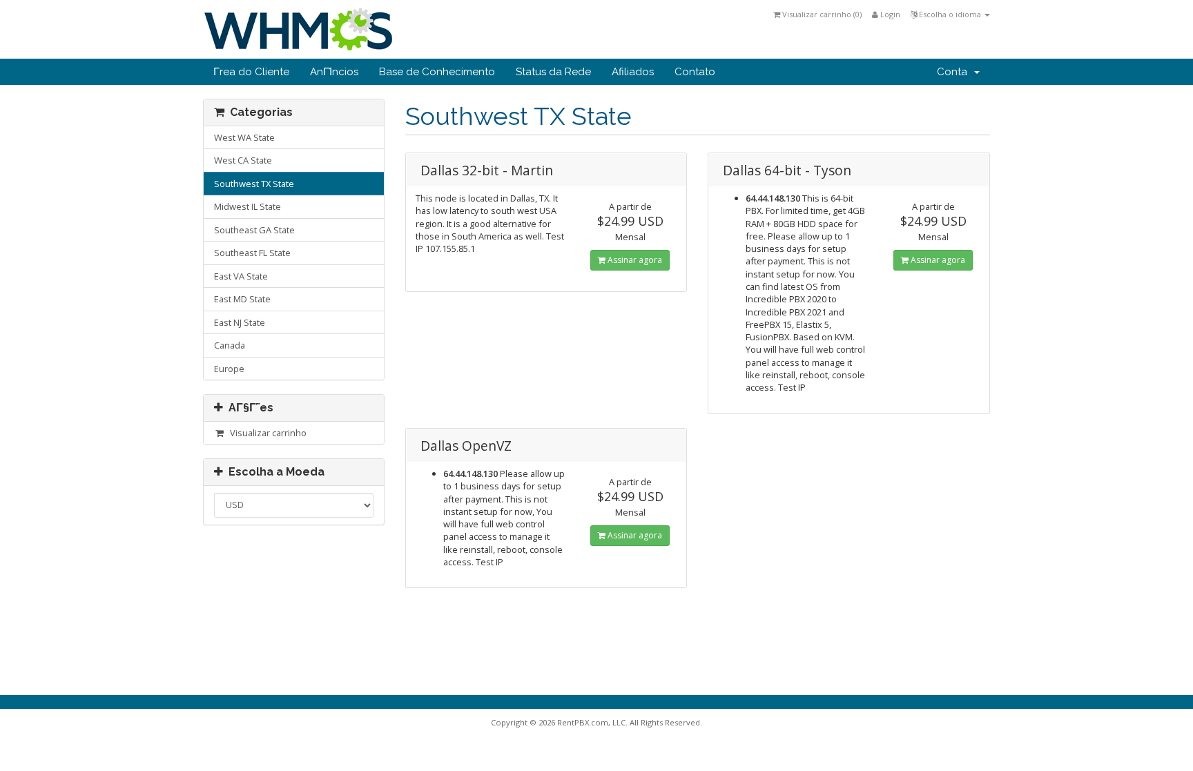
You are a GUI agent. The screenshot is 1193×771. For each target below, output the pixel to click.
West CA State (243, 160)
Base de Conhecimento (437, 72)
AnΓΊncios (334, 72)
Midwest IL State (247, 206)
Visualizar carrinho (266, 433)
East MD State (242, 299)
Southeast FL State (252, 252)
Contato (695, 72)
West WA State (244, 137)
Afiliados (633, 72)
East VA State (241, 276)
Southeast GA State (254, 230)
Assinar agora (633, 260)
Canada (229, 345)
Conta (955, 72)
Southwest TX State (254, 183)
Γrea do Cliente (251, 72)
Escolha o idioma (950, 14)
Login (889, 14)
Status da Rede (553, 72)
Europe (229, 368)
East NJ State (239, 322)
